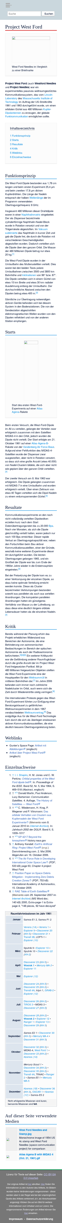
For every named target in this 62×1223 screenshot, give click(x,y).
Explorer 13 (42, 1021)
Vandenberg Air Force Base (38, 447)
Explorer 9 (29, 930)
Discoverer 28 (31, 1015)
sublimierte (11, 233)
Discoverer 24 (31, 983)
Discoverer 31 (31, 1039)
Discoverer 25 (31, 987)
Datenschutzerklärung (39, 1219)
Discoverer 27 (31, 1007)
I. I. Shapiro (21, 775)
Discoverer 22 (45, 951)
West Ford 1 (41, 1050)
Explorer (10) (31, 940)
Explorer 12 (43, 1018)
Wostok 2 (29, 1018)
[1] (13, 253)
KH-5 (27, 933)
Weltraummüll (36, 677)
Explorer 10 (42, 948)
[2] (37, 292)
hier (30, 1184)
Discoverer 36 (47, 1088)
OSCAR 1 (37, 1091)
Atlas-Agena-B (40, 443)
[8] (54, 691)
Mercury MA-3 (44, 965)
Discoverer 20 (44, 930)
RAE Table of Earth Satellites (31, 891)
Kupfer (46, 109)
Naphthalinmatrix (31, 214)
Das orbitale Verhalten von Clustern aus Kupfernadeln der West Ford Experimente (31, 816)
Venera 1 (44, 927)
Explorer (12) (31, 976)
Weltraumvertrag (33, 712)
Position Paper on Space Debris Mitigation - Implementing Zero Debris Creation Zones (33, 876)
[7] (34, 680)
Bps (51, 525)
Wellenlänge (36, 197)
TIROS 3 (28, 1004)
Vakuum (43, 229)
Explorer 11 (30, 968)
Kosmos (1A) (31, 1057)
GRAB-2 (49, 990)
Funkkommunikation (16, 116)
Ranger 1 (29, 1021)
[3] (6, 471)
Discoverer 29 (31, 1025)
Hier (43, 1184)
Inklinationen (29, 275)
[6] (25, 655)
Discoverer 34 (31, 1067)
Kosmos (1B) (31, 1088)
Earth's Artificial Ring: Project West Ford (32, 845)
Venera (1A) (30, 927)
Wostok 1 (29, 965)
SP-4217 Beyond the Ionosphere (26, 838)
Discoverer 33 (31, 1053)
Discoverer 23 (31, 962)
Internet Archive (39, 826)
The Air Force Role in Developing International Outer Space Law (33, 860)
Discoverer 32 (31, 1047)
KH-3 (43, 1025)
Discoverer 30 (46, 1032)
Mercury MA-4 (40, 1036)
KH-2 (27, 954)
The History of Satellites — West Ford (32, 802)
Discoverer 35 (31, 1071)
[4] (46, 495)
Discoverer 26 (31, 1001)
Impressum (16, 1219)
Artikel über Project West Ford (26, 752)
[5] (21, 655)
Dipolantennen (13, 112)
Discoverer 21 (40, 933)
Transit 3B (29, 937)
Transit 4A (29, 990)
